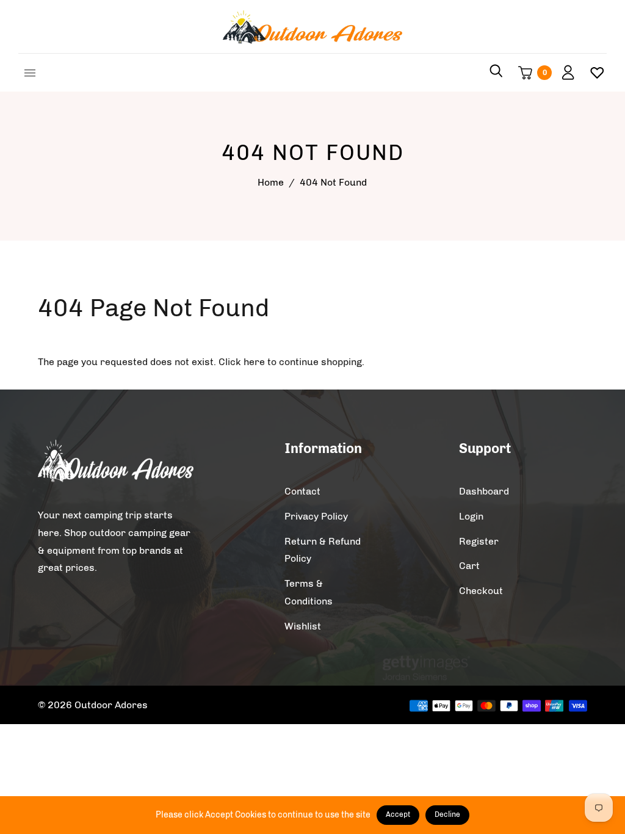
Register (479, 541)
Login (471, 516)
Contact (302, 491)
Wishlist (302, 626)
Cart (469, 565)
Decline (447, 814)
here (254, 362)
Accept (398, 814)
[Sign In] (563, 72)
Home (271, 182)
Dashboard (484, 491)
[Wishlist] (592, 72)
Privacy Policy (316, 516)
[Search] (496, 72)
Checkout (481, 590)
